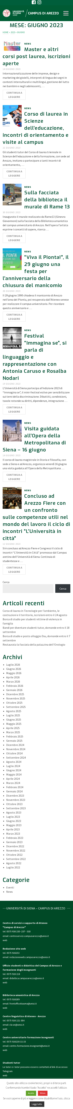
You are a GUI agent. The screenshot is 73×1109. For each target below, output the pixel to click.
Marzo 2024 (13, 783)
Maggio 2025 (13, 723)
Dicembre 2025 (15, 694)
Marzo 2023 (13, 833)
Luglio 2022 (13, 867)
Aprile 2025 (13, 728)
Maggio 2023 (13, 825)
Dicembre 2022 (15, 846)
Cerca (6, 582)
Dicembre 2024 (15, 745)
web (5, 940)
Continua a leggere (14, 95)
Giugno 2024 (13, 770)
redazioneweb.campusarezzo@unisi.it (29, 957)
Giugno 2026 (13, 669)
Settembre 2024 (16, 757)
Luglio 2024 (13, 766)
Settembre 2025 (16, 707)
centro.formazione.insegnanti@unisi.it (29, 1045)
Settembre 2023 (16, 808)
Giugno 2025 (13, 719)
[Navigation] (65, 13)
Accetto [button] (31, 1093)
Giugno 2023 (13, 821)
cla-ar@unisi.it (16, 1024)
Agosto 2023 (13, 812)
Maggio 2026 (13, 673)
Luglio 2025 (13, 715)
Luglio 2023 (13, 816)
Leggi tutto (37, 1104)
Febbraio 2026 (14, 685)
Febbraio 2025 (14, 736)
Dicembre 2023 (15, 795)
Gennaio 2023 (14, 842)
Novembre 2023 (15, 800)
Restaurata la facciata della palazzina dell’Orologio (34, 644)
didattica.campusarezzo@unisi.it (26, 978)
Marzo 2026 (13, 681)
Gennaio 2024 (14, 791)
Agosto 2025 (13, 711)
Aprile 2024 (13, 778)
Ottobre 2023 (14, 804)
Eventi (10, 887)
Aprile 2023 (13, 829)
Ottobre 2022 (14, 854)
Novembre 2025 (15, 698)
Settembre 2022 (16, 859)
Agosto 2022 (13, 863)
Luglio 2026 (13, 664)
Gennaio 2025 (14, 740)
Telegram (8, 1071)
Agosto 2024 (13, 762)
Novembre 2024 (15, 749)
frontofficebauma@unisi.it (23, 1003)
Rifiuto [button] (42, 1093)
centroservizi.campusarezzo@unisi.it (29, 936)
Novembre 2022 (15, 850)
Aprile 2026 (13, 677)
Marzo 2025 (13, 732)
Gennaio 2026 (14, 690)
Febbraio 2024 (14, 787)
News (27, 43)
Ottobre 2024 (14, 753)
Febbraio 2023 (14, 838)
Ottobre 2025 (14, 702)
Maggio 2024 (13, 774)
